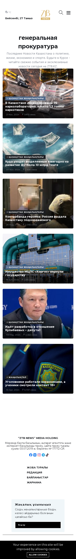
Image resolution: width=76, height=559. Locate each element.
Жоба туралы (37, 467)
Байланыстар (37, 477)
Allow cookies (38, 554)
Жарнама (34, 482)
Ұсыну (21, 525)
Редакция (34, 472)
